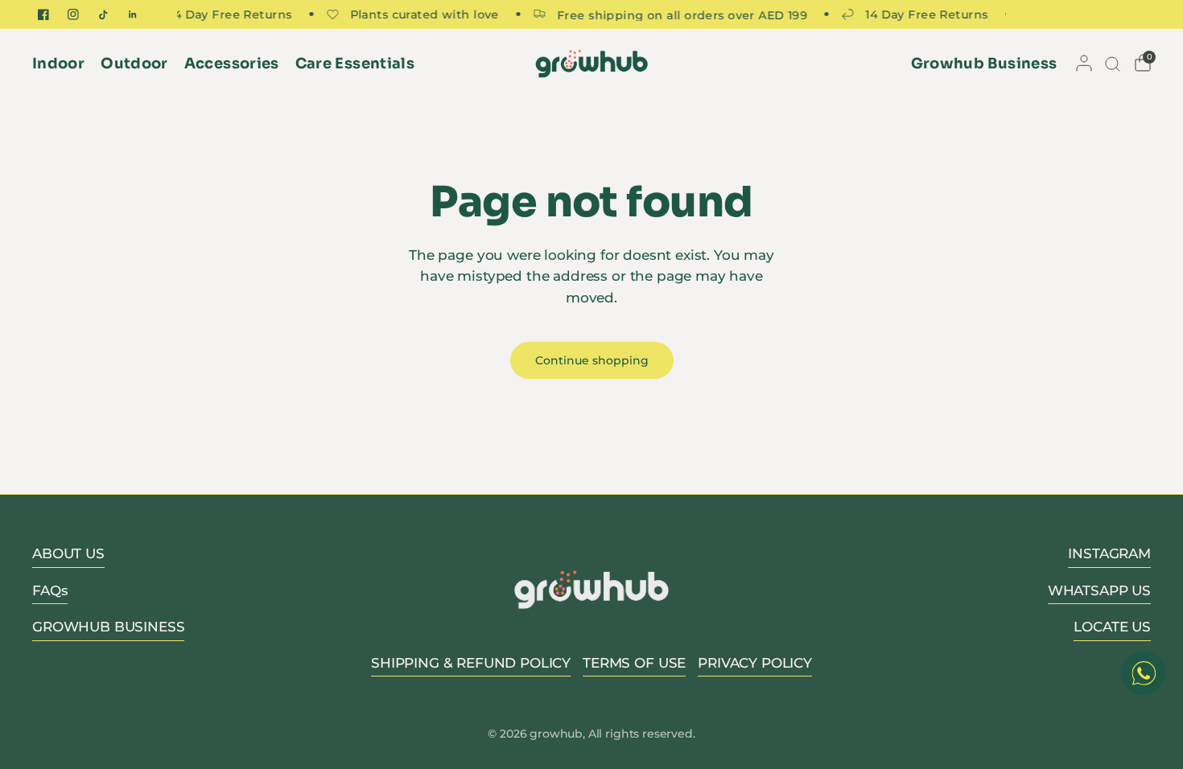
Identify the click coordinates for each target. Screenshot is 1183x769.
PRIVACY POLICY (755, 663)
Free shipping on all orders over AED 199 (675, 14)
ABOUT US (68, 553)
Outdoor (134, 63)
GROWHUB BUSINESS (108, 627)
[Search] (1111, 63)
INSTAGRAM (1109, 553)
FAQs (50, 590)
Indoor (58, 63)
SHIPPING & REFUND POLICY (471, 663)
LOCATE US (1112, 627)
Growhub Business (984, 63)
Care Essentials (354, 63)
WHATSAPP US (1099, 590)
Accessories (231, 63)
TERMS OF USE (634, 663)
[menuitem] (62, 64)
